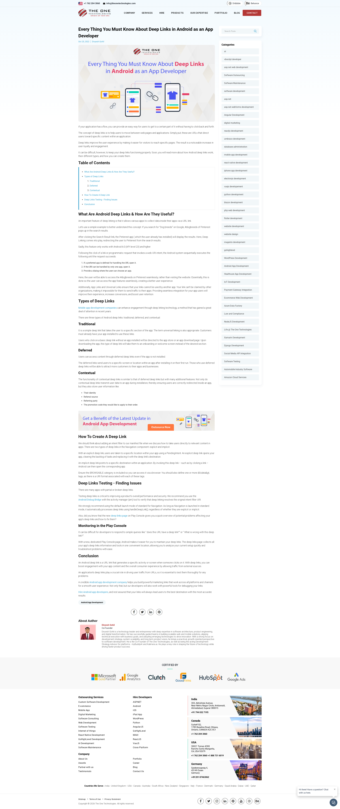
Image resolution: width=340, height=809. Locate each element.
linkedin (225, 799)
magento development (234, 242)
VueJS (136, 743)
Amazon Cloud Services (235, 377)
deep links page (119, 515)
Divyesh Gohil (98, 41)
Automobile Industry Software (238, 369)
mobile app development (235, 154)
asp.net (227, 99)
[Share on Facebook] (134, 612)
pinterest (233, 799)
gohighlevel (229, 250)
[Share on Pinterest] (159, 612)
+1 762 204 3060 (92, 3)
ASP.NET (137, 702)
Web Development (87, 722)
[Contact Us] (146, 421)
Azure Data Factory (233, 306)
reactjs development (233, 131)
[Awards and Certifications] (103, 677)
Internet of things (86, 731)
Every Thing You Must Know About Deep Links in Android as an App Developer (145, 32)
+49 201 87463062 (200, 777)
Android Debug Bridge (89, 499)
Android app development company (108, 582)
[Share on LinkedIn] (150, 612)
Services (147, 13)
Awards (82, 763)
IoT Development (232, 282)
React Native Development (91, 735)
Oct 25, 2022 (83, 41)
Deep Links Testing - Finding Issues (100, 199)
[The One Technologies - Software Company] (95, 12)
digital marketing (232, 123)
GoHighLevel (139, 731)
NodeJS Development (234, 321)
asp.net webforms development (239, 107)
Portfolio (221, 13)
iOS (135, 710)
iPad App (137, 714)
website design (231, 234)
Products (177, 13)
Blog (237, 13)
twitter (209, 799)
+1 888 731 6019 (216, 755)
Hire (162, 13)
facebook (200, 799)
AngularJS (138, 727)
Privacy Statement (113, 799)
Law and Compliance (234, 313)
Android (137, 706)
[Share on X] (142, 612)
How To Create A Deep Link (97, 195)
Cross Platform (140, 747)
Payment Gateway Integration (238, 290)
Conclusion (89, 204)
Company (129, 13)
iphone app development (235, 170)
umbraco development (234, 139)
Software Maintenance (234, 83)
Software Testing (232, 361)
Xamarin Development (234, 337)
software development (234, 91)
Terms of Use (95, 799)
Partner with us (86, 767)
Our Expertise (199, 13)
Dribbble (236, 3)
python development (233, 194)
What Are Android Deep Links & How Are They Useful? (109, 172)
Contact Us (138, 771)
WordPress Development (235, 258)
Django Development (234, 345)
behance (257, 799)
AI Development (86, 743)
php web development (234, 210)
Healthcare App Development (237, 274)
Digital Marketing (87, 714)
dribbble (249, 799)
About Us (82, 759)
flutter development (233, 218)
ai (225, 51)
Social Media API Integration (237, 353)
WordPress (138, 718)
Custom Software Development (93, 702)
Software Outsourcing (234, 75)
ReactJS (137, 739)
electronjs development (235, 178)
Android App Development (236, 266)
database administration (235, 147)
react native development (236, 162)
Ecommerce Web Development (238, 298)
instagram (217, 799)
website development (234, 226)
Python (136, 722)
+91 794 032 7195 (199, 712)
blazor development (233, 202)
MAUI (135, 735)
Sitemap (82, 799)
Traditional (95, 181)
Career (136, 763)
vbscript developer (232, 59)
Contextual (95, 190)
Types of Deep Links (93, 176)
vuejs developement (233, 186)
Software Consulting (88, 718)
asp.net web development (236, 67)
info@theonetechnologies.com (121, 3)
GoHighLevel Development (91, 739)
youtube (241, 799)
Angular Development (234, 115)
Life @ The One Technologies (238, 329)
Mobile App (84, 710)
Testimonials (84, 771)
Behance (255, 3)
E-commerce (84, 706)
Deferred (94, 185)
